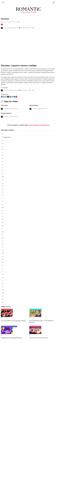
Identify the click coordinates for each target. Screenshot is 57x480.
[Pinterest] (16, 97)
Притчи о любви (6, 309)
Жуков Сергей (6, 113)
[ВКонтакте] (2, 97)
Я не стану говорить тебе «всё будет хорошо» (13, 320)
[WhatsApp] (12, 97)
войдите (47, 125)
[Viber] (10, 97)
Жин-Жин (4, 105)
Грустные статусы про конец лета (38, 337)
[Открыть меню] (3, 2)
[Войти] (53, 2)
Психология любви (35, 309)
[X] (8, 97)
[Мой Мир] (14, 97)
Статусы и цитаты (35, 326)
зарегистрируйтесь (35, 125)
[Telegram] (6, 97)
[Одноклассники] (4, 97)
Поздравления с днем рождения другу (11, 337)
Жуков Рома (33, 105)
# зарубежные (6, 137)
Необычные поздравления (9, 326)
